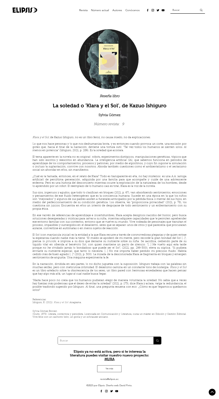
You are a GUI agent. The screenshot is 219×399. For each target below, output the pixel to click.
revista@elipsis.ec (109, 379)
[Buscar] (201, 10)
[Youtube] (116, 391)
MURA (109, 359)
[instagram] (152, 10)
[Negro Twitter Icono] (158, 10)
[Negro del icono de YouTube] (163, 10)
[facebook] (147, 10)
